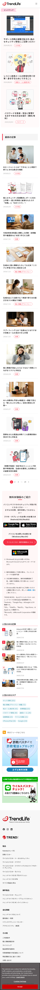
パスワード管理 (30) (10, 713)
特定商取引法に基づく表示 (11, 956)
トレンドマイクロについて (11, 914)
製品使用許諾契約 (9, 949)
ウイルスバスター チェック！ (12, 895)
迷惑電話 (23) (8, 717)
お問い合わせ (7, 960)
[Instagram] (7, 829)
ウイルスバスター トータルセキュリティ (16, 858)
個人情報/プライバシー (23, 272)
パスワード (20, 122)
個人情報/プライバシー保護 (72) (14, 705)
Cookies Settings (20, 981)
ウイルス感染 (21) (21, 717)
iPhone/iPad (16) (9, 721)
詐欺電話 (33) (25, 709)
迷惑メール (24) (25, 713)
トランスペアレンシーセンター (13, 922)
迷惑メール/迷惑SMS (22, 82)
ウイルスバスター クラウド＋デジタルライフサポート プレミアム (20, 867)
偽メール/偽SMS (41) (10, 709)
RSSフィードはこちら (16, 732)
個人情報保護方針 (9, 941)
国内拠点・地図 (8, 918)
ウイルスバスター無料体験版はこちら (20, 542)
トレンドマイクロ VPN (10, 879)
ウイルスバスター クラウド (12, 862)
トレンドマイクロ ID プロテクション (15, 875)
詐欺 (16, 239)
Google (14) (22, 721)
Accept (20, 987)
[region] (20, 976)
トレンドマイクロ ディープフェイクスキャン (18, 899)
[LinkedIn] (11, 829)
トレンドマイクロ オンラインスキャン (15, 902)
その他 (17, 45)
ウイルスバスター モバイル (12, 872)
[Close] (37, 966)
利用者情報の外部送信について (13, 953)
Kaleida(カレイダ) (9, 851)
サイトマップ (7, 945)
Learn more (20, 977)
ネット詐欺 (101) (9, 700)
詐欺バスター (7, 854)
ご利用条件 (6, 938)
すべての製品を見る (9, 883)
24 (25, 482)
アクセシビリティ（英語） (11, 926)
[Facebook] (4, 829)
